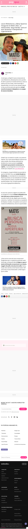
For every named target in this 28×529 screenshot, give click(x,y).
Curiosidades (17, 433)
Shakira (3, 438)
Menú (1, 3)
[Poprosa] (14, 2)
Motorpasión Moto (17, 491)
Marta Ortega (11, 17)
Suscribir (23, 408)
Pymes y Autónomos (18, 500)
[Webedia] (5, 464)
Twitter (13, 63)
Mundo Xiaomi (4, 480)
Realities (3, 430)
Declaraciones (4, 436)
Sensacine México (17, 513)
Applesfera (3, 475)
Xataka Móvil (3, 473)
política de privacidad (15, 411)
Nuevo (26, 3)
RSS (17, 417)
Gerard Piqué (4, 441)
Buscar (22, 457)
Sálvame (16, 441)
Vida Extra (16, 473)
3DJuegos (16, 471)
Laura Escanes (4, 444)
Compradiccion (4, 502)
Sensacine (16, 480)
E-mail (18, 63)
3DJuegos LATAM (17, 509)
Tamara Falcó (17, 438)
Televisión (11, 293)
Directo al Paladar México (5, 519)
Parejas (16, 436)
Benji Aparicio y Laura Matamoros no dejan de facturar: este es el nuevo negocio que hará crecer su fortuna (14, 152)
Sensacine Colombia (18, 515)
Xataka (2, 471)
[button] (9, 72)
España (6, 293)
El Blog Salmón (17, 498)
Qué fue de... (22, 6)
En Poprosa (4, 285)
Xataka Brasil (3, 511)
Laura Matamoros (19, 168)
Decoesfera (3, 500)
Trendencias (3, 498)
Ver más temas (4, 449)
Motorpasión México (18, 519)
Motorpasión (16, 489)
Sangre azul (17, 430)
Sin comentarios (6, 63)
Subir (23, 463)
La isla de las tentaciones (20, 444)
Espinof (15, 482)
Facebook (11, 63)
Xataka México (4, 509)
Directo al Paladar (4, 489)
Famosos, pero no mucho (9, 6)
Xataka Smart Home (5, 477)
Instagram (14, 417)
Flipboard (15, 63)
